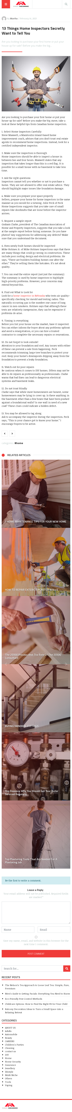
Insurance (10, 1064)
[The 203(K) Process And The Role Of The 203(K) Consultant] (36, 630)
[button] (6, 664)
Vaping (8, 1085)
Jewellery (10, 1068)
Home (19, 443)
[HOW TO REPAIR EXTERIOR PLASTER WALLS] (36, 562)
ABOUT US (10, 1027)
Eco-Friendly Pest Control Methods (23, 998)
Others (8, 1078)
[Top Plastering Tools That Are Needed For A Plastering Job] (36, 834)
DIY (7, 1054)
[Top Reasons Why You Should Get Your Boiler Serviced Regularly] (36, 766)
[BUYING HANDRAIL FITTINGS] (36, 698)
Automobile (11, 1034)
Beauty (8, 1037)
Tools (8, 1081)
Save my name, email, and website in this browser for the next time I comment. (36, 942)
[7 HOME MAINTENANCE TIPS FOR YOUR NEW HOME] (36, 494)
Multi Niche (11, 1075)
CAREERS (9, 1041)
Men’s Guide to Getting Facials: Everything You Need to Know (37, 993)
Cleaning (9, 1047)
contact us (10, 1051)
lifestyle (9, 1071)
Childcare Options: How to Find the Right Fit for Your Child (36, 1003)
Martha (14, 18)
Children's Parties (14, 1044)
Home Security (13, 1061)
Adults (8, 1031)
